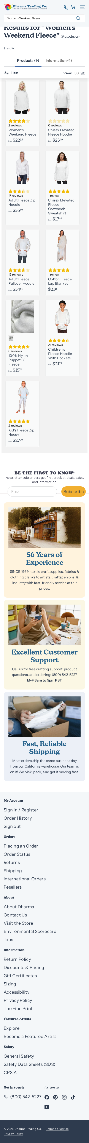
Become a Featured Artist (30, 1036)
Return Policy (17, 959)
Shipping (13, 870)
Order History (18, 818)
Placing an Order (21, 846)
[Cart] (73, 7)
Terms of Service (57, 1128)
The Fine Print (18, 1008)
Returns (12, 862)
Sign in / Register (21, 810)
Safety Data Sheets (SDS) (29, 1064)
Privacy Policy (18, 1000)
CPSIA (10, 1072)
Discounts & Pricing (24, 967)
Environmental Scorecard (30, 931)
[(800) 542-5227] (64, 7)
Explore (11, 1028)
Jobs (8, 939)
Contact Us (15, 915)
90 (83, 73)
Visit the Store (18, 923)
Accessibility (16, 992)
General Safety (19, 1056)
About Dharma (19, 906)
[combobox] (44, 18)
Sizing (10, 984)
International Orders (25, 878)
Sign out (12, 826)
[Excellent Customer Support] (44, 625)
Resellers (13, 887)
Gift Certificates (20, 975)
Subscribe (74, 491)
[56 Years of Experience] (44, 527)
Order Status (17, 854)
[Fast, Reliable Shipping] (44, 716)
